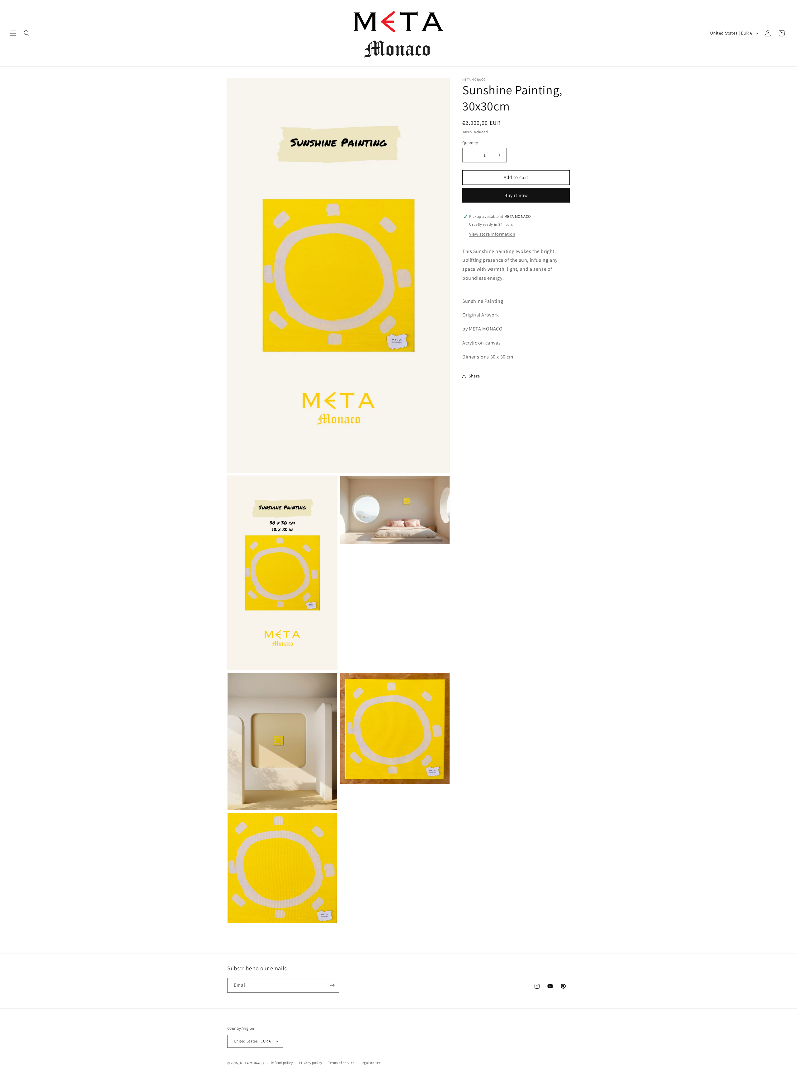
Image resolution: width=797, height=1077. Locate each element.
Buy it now (516, 195)
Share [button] (474, 376)
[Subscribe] (332, 985)
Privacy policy (310, 1063)
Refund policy (282, 1063)
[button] (13, 33)
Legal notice (370, 1063)
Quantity (470, 142)
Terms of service (341, 1063)
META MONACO (252, 1063)
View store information (492, 234)
